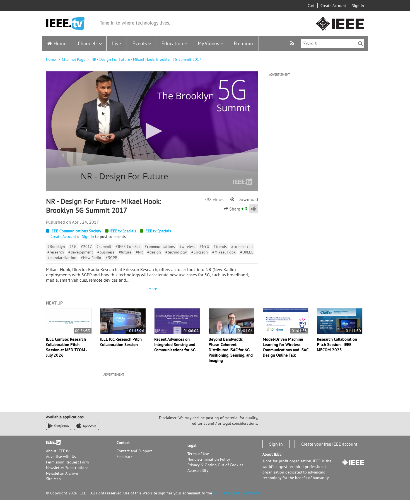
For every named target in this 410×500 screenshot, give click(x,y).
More (152, 288)
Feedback (124, 456)
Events (139, 43)
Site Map (53, 478)
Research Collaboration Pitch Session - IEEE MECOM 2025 (337, 344)
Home (60, 43)
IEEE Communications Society (75, 230)
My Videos (208, 43)
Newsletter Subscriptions (67, 467)
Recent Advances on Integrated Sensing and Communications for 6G (175, 344)
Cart (311, 5)
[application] (152, 131)
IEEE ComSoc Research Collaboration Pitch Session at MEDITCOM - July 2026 (66, 347)
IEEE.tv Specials (123, 230)
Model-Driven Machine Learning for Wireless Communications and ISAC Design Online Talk (285, 347)
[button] (152, 131)
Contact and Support (134, 450)
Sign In (358, 5)
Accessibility (197, 470)
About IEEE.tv (57, 450)
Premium (243, 43)
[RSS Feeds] (293, 43)
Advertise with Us (61, 456)
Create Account (333, 5)
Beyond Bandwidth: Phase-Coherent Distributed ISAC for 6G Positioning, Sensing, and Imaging (231, 350)
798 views (214, 199)
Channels (88, 43)
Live (116, 43)
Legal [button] (191, 445)
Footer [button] (51, 442)
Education (172, 43)
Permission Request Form (67, 462)
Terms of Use (198, 453)
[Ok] (360, 43)
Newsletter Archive (62, 473)
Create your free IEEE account (329, 444)
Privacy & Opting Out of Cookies (215, 464)
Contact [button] (123, 442)
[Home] (65, 23)
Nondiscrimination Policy (208, 459)
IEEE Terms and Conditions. (236, 493)
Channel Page (73, 59)
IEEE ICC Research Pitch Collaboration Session (121, 342)
